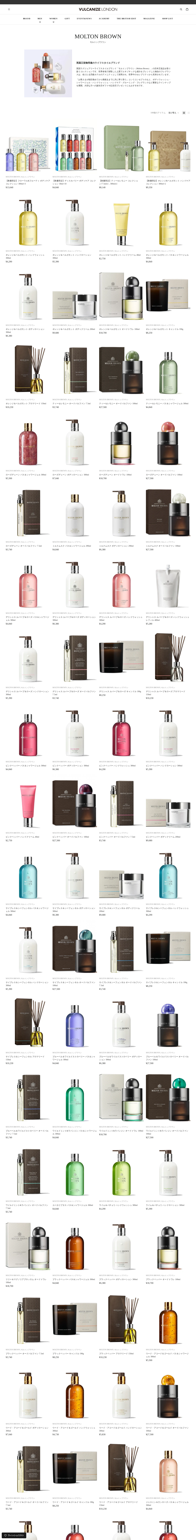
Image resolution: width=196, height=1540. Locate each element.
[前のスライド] (10, 146)
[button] (173, 113)
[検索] (181, 9)
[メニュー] (9, 9)
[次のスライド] (46, 146)
